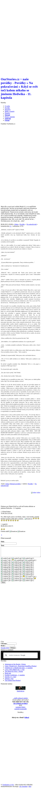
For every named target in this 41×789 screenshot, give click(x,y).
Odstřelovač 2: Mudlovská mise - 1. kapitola (19, 668)
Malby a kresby (10, 111)
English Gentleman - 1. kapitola (15, 675)
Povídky (7, 108)
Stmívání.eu (20, 691)
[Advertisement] (20, 21)
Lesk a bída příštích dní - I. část (14, 669)
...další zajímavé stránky (20, 698)
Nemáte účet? (5, 648)
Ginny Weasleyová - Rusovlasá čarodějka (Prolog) (21, 666)
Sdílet (38, 492)
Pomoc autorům (10, 117)
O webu (7, 106)
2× (10, 226)
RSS (30, 786)
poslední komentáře (20, 709)
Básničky (8, 109)
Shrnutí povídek (15, 484)
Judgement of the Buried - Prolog (15, 664)
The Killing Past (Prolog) (13, 680)
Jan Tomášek (23, 786)
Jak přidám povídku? (20, 703)
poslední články (20, 707)
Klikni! (26, 717)
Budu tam (8, 673)
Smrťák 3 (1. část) (10, 677)
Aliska (16, 224)
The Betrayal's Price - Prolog (14, 671)
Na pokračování (32, 224)
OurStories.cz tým (8, 785)
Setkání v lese (9, 678)
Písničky (7, 113)
